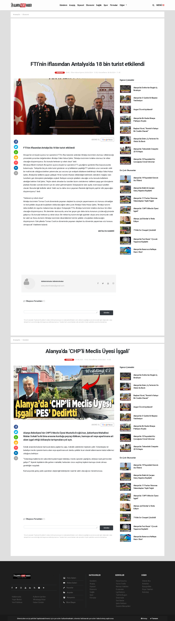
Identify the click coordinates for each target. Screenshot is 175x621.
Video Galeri (71, 583)
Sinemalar (120, 598)
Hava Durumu (121, 581)
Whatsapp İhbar (39, 600)
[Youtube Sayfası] (26, 588)
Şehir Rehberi (121, 603)
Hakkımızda (16, 597)
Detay (144, 618)
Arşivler (69, 592)
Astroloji (145, 592)
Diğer (122, 5)
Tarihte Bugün (121, 595)
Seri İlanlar (120, 601)
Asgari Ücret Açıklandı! (143, 109)
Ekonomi (90, 5)
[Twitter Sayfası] (17, 588)
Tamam (155, 618)
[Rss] (35, 588)
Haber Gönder (38, 602)
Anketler (145, 584)
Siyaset (80, 5)
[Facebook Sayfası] (13, 588)
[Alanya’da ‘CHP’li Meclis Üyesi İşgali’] (64, 392)
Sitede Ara (146, 581)
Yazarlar (69, 588)
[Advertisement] (89, 39)
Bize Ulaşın (70, 602)
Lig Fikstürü (120, 592)
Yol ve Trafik (121, 584)
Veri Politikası (17, 602)
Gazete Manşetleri (123, 606)
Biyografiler (146, 586)
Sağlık (99, 5)
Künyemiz (70, 597)
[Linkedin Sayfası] (31, 588)
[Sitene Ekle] (44, 588)
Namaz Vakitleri (122, 586)
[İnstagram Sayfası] (22, 588)
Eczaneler (120, 589)
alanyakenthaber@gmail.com (52, 286)
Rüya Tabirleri (147, 589)
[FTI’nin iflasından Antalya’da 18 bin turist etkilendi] (64, 106)
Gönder (106, 313)
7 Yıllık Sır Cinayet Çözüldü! (144, 230)
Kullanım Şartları (39, 597)
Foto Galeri (71, 578)
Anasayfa (16, 14)
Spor (106, 5)
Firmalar (114, 5)
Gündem (63, 5)
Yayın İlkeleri (17, 600)
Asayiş (72, 5)
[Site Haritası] (40, 588)
